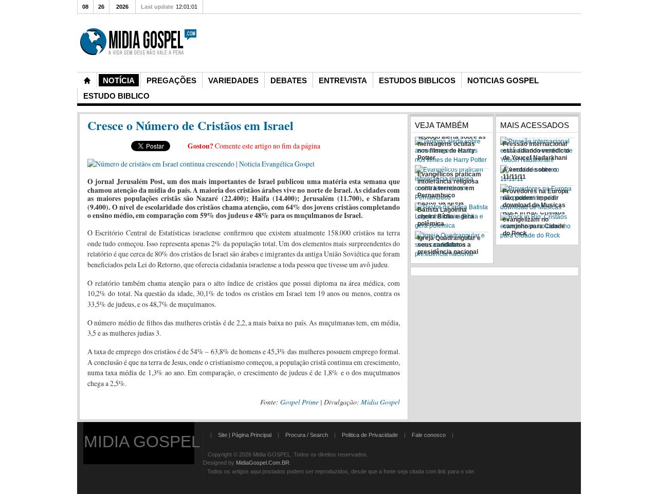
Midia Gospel (380, 402)
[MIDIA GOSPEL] (139, 67)
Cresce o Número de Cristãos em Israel (190, 125)
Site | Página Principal (244, 435)
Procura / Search (306, 435)
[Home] (87, 80)
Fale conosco (429, 435)
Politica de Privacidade (370, 435)
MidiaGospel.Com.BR (262, 463)
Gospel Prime (299, 402)
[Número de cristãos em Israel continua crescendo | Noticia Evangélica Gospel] (201, 164)
